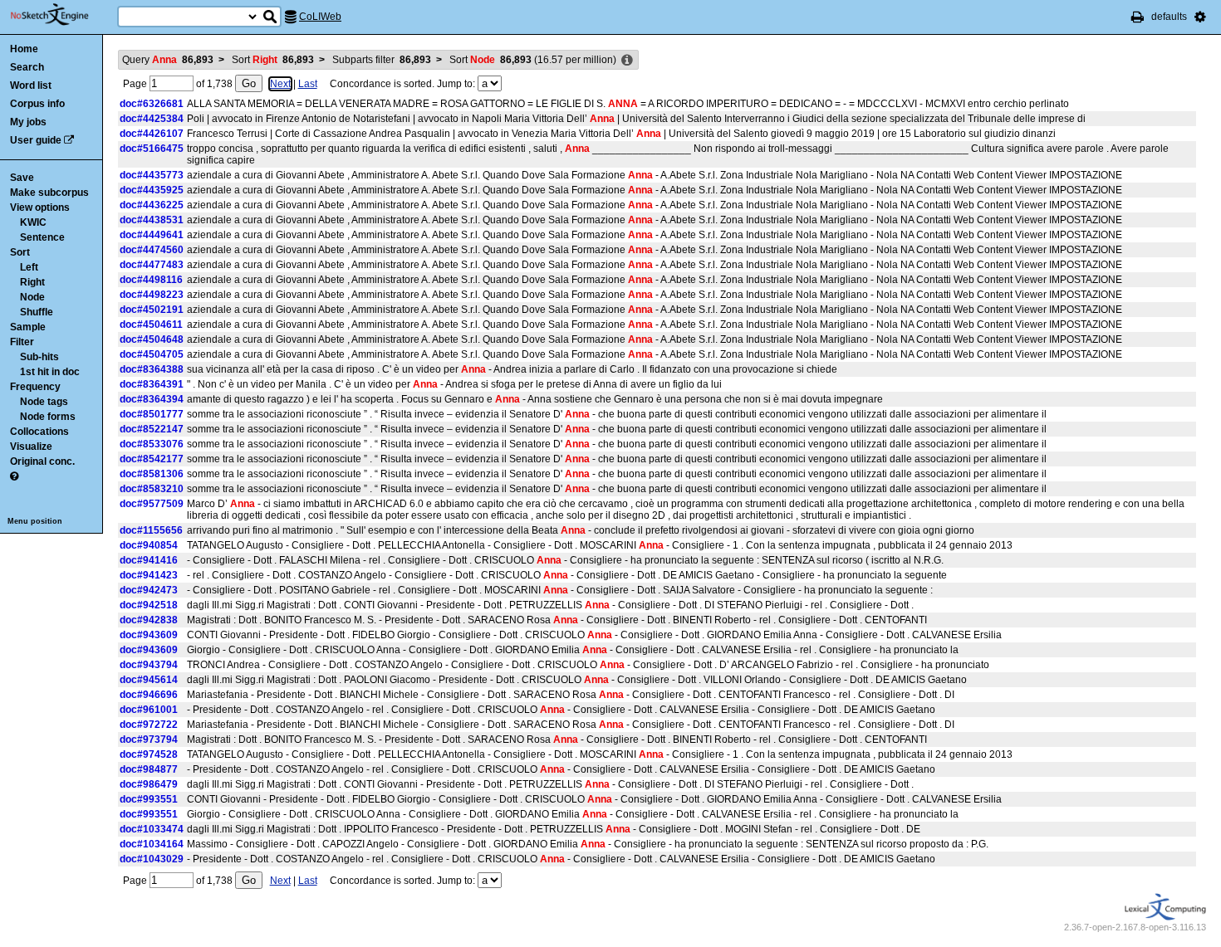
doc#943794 (149, 665)
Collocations (39, 431)
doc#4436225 (152, 205)
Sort (20, 252)
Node (32, 297)
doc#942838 (149, 620)
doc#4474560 (152, 250)
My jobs (28, 122)
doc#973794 (149, 739)
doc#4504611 (151, 324)
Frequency (35, 387)
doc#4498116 (151, 280)
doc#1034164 (152, 844)
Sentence (42, 237)
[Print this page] (1137, 16)
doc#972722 (149, 724)
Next (280, 84)
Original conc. (42, 461)
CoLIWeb (320, 16)
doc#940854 (149, 545)
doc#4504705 (152, 354)
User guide (35, 140)
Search (27, 67)
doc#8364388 (152, 369)
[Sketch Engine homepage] (62, 15)
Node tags (44, 402)
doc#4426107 (152, 133)
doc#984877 (149, 769)
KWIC (33, 222)
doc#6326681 (152, 104)
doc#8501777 (152, 414)
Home (24, 49)
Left (29, 267)
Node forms (48, 416)
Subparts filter (381, 60)
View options (40, 207)
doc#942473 (149, 590)
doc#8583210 (152, 489)
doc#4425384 (152, 118)
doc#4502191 (152, 309)
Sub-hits (39, 357)
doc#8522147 (152, 429)
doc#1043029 (152, 859)
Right (32, 282)
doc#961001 (149, 709)
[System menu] (1200, 16)
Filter (22, 342)
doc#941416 (149, 560)
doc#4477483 (152, 265)
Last (307, 84)
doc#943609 (149, 635)
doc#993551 (149, 799)
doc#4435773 (152, 175)
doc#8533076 (152, 444)
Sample (28, 327)
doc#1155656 (151, 530)
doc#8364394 (152, 399)
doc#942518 (149, 605)
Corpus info (37, 104)
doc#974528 (149, 754)
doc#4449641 (152, 235)
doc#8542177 (152, 459)
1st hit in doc (50, 372)
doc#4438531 (152, 220)
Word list (30, 85)
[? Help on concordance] (14, 476)
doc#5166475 (152, 148)
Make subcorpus (49, 192)
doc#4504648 (152, 339)
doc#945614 (149, 680)
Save (22, 177)
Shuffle (36, 312)
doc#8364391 (152, 384)
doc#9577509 (152, 504)
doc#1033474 (152, 829)
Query (167, 60)
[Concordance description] (627, 61)
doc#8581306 (152, 474)
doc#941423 (149, 575)
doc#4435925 (152, 190)
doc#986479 (149, 784)
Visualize (31, 446)
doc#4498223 (152, 294)
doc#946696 (149, 694)
